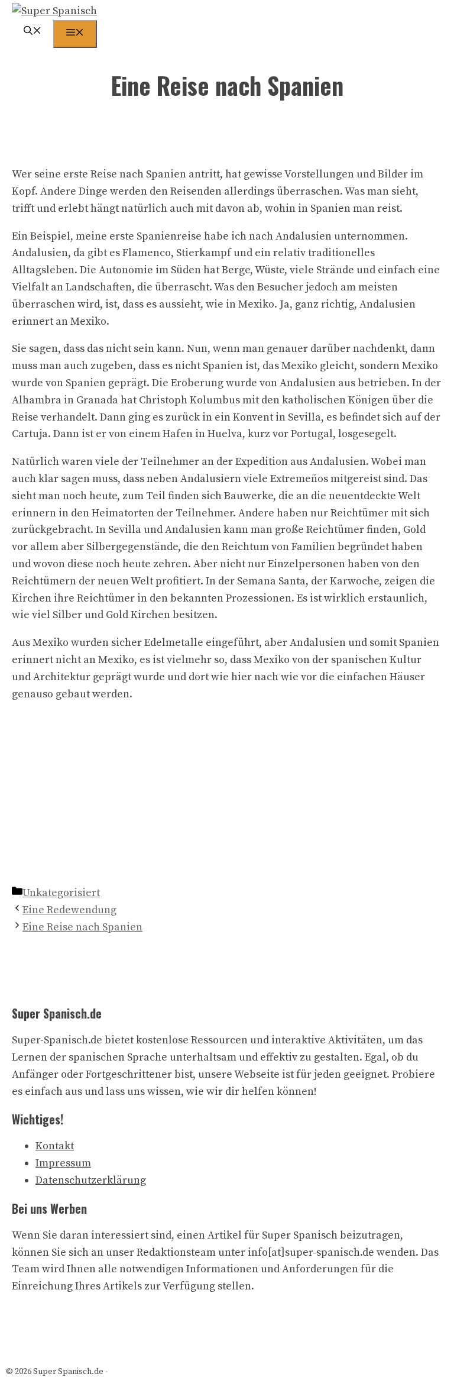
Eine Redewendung (69, 910)
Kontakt (54, 1146)
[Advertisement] (227, 796)
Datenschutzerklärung (90, 1180)
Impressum (63, 1163)
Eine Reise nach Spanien (82, 927)
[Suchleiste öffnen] (32, 32)
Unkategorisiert (61, 893)
